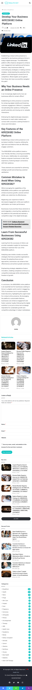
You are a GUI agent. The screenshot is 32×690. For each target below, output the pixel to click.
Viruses (4, 652)
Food (3, 606)
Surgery (4, 603)
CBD (3, 626)
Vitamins (4, 646)
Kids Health (5, 655)
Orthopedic (5, 615)
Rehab (4, 635)
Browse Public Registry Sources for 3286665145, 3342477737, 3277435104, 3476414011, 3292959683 (23, 356)
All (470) (16, 518)
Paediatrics (5, 632)
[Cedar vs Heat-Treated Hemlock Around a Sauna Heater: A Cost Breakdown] (6, 574)
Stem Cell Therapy (7, 660)
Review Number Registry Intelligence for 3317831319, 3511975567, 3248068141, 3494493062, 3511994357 (7, 381)
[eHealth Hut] (11, 2)
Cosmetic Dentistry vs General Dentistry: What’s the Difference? (21, 564)
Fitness (4, 617)
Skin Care (5, 600)
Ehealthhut (11, 9)
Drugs (4, 597)
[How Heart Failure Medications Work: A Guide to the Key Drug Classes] (6, 556)
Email (3, 431)
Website (3, 437)
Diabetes (5, 657)
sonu (5, 28)
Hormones (5, 612)
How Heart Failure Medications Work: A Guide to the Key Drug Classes (21, 556)
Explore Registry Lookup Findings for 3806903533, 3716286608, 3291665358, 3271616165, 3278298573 (23, 381)
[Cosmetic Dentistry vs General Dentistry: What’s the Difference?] (6, 565)
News (4, 595)
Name (3, 424)
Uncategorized (6, 620)
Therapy (4, 623)
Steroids (4, 640)
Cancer (4, 643)
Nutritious (5, 649)
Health (4, 592)
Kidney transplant (7, 637)
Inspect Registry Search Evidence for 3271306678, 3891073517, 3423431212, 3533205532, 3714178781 (7, 356)
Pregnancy (5, 609)
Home (5, 9)
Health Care (5, 629)
